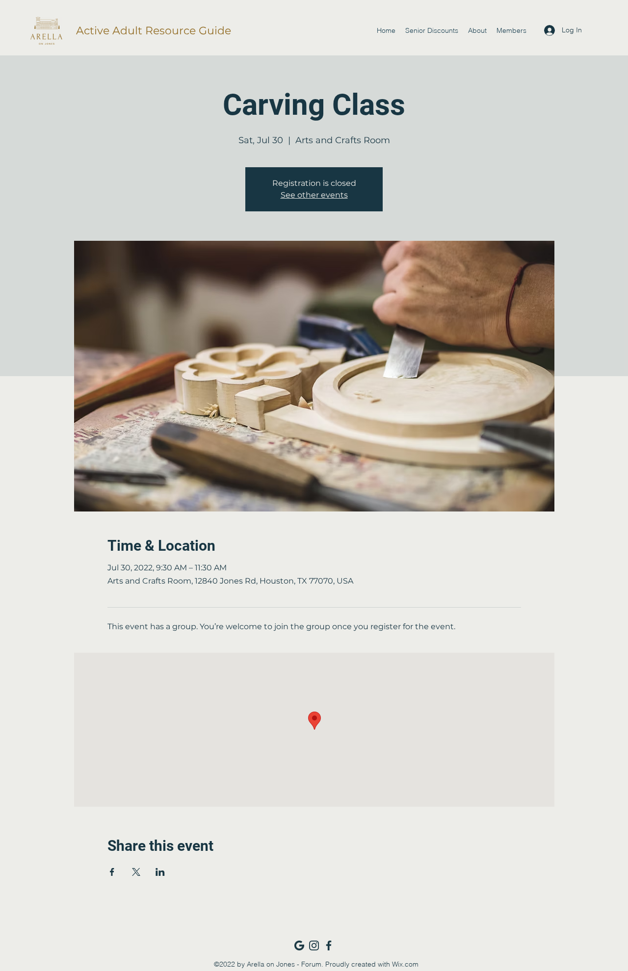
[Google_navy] (299, 945)
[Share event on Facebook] (112, 872)
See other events (314, 195)
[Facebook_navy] (329, 945)
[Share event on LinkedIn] (160, 872)
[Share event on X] (136, 872)
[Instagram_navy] (314, 945)
